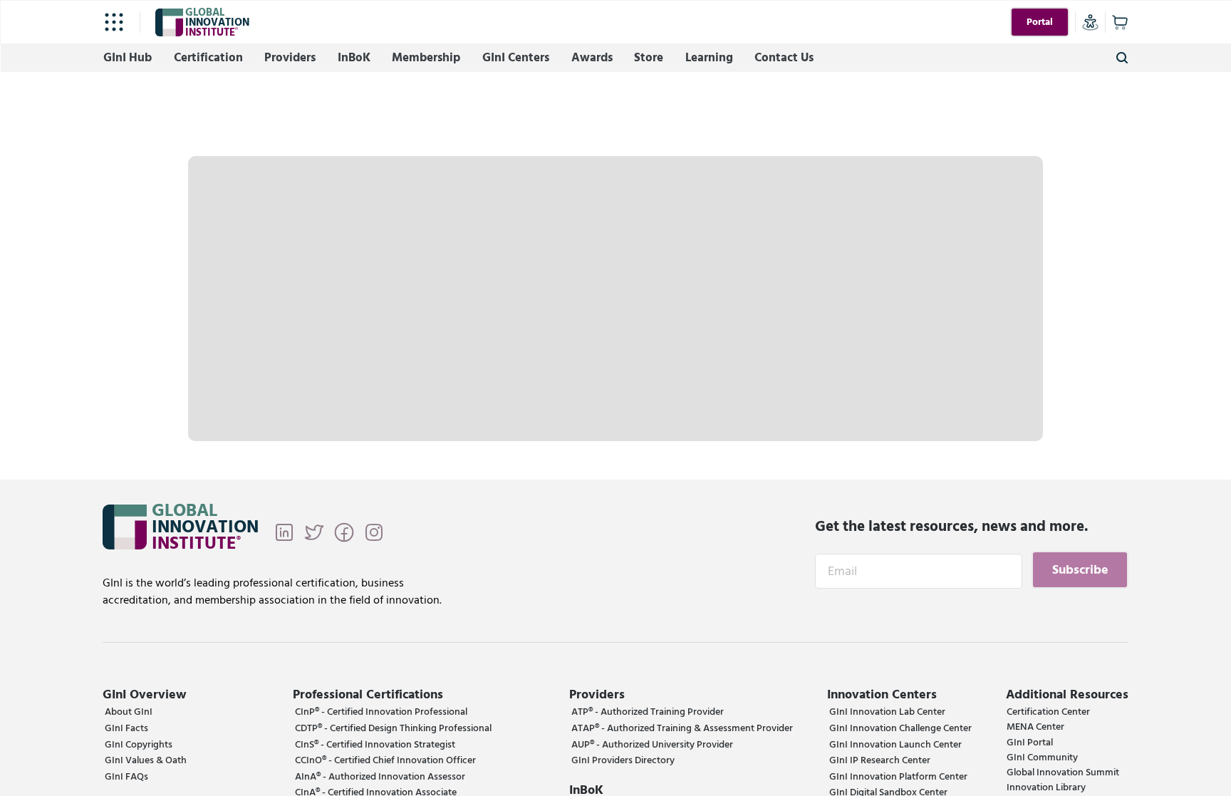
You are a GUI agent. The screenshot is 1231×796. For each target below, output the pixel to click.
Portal (1040, 22)
